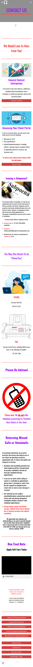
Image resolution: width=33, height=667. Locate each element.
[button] (2, 2)
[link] (16, 567)
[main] (16, 11)
